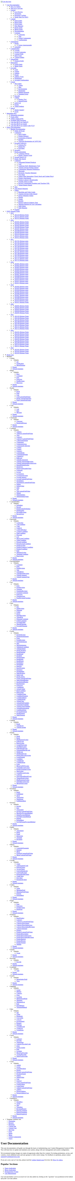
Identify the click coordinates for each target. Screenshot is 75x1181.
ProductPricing (21, 941)
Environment (20, 1021)
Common (17, 33)
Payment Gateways (20, 143)
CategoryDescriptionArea (24, 925)
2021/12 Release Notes (21, 328)
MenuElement (20, 365)
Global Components (24, 38)
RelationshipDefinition (23, 509)
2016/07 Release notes (21, 229)
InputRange (20, 661)
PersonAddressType (22, 1093)
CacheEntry (20, 1030)
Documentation (19, 31)
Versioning (17, 13)
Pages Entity (18, 20)
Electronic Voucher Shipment (27, 173)
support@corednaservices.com (10, 1156)
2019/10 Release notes (21, 300)
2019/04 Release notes (21, 290)
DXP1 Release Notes (13, 211)
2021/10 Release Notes (21, 325)
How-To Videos (16, 6)
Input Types (18, 55)
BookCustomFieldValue (23, 398)
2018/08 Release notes (21, 276)
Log (17, 537)
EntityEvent (20, 741)
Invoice (18, 806)
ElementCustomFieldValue (24, 853)
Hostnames (21, 90)
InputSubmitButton (22, 682)
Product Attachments (24, 178)
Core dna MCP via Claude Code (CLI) (22, 125)
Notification (20, 363)
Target (18, 1103)
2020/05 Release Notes (21, 313)
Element (18, 850)
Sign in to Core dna (17, 8)
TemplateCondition (22, 554)
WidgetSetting (20, 495)
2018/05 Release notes (21, 271)
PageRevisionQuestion (23, 598)
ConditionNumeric (22, 696)
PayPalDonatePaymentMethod (25, 822)
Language (19, 470)
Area (17, 435)
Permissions (18, 78)
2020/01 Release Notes (21, 306)
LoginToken (20, 1086)
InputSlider (19, 664)
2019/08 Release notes (21, 297)
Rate (17, 1004)
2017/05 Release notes (21, 248)
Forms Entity (18, 64)
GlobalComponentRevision (24, 461)
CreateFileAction (21, 745)
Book (18, 391)
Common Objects (23, 153)
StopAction (19, 771)
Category (19, 437)
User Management (10, 1173)
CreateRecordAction (22, 773)
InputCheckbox (21, 650)
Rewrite (18, 962)
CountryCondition (22, 531)
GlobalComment (21, 575)
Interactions (14, 62)
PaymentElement (21, 712)
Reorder (20, 201)
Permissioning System (11, 1172)
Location (19, 997)
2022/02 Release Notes (21, 334)
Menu (18, 851)
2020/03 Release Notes (21, 309)
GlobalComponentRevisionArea (26, 463)
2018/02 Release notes (21, 265)
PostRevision (20, 381)
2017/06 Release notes (21, 250)
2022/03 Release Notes (21, 335)
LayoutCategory (21, 477)
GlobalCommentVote (22, 577)
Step (17, 643)
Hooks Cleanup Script (25, 155)
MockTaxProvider (22, 1053)
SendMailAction (21, 747)
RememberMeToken (22, 874)
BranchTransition (21, 1112)
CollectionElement (22, 440)
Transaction (20, 797)
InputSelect (19, 663)
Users (16, 69)
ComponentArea (21, 444)
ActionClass (20, 701)
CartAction (19, 523)
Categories (21, 34)
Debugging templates (17, 115)
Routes (16, 104)
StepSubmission (21, 645)
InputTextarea (20, 668)
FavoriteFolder (20, 622)
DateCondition (20, 533)
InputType (19, 467)
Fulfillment (19, 794)
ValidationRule (21, 649)
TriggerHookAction (22, 778)
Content (13, 19)
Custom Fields (18, 54)
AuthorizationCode (22, 865)
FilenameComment (22, 619)
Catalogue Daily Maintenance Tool (29, 166)
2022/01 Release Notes (21, 332)
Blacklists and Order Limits (26, 192)
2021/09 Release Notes (21, 323)
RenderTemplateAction (23, 769)
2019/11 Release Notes (21, 302)
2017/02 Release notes (21, 243)
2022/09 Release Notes (21, 342)
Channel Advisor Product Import (28, 167)
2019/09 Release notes (21, 299)
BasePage (19, 909)
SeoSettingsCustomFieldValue (25, 482)
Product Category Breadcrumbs (28, 180)
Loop (18, 764)
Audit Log (17, 103)
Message (19, 412)
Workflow (19, 1102)
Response (12, 1124)
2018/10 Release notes (21, 279)
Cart (17, 409)
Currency (19, 451)
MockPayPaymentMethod (24, 813)
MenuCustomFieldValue (23, 855)
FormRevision (20, 640)
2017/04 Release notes (21, 246)
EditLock (19, 458)
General (13, 10)
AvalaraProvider (21, 1054)
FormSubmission (21, 642)
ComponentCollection (23, 446)
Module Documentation (18, 129)
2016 (12, 220)
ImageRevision (21, 615)
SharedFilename (21, 624)
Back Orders (22, 134)
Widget (18, 493)
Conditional (20, 687)
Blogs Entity (18, 22)
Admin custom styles (16, 118)
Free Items (21, 174)
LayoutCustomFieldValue (24, 479)
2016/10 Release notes (21, 234)
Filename (19, 610)
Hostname (19, 1016)
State (17, 488)
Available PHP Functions (18, 120)
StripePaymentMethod (23, 815)
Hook (18, 736)
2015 (12, 213)
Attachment (20, 830)
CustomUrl (19, 456)
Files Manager (18, 26)
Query (10, 1138)
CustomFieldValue (22, 454)
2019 (12, 285)
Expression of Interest (25, 138)
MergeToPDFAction (22, 766)
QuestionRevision (21, 591)
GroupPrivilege (21, 1068)
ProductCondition (21, 549)
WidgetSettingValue (22, 496)
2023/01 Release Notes (21, 349)
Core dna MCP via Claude (19, 124)
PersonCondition (21, 542)
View (18, 981)
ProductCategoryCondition (24, 547)
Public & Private (19, 131)
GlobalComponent (22, 460)
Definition (19, 505)
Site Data (11, 1130)
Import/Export (22, 101)
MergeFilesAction (22, 783)
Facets (16, 111)
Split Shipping (22, 208)
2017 (12, 239)
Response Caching (20, 15)
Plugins (20, 197)
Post (17, 377)
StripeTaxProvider (22, 1056)
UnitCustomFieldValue (23, 397)
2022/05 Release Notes (21, 339)
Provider (19, 1040)
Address (18, 432)
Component (20, 442)
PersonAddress (21, 1091)
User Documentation (13, 5)
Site (17, 1012)
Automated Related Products (27, 162)
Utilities (16, 97)
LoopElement (20, 757)
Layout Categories (20, 52)
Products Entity (19, 61)
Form (18, 638)
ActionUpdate (20, 689)
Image (18, 614)
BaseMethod (20, 1005)
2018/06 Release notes (21, 272)
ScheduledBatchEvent (23, 750)
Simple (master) (19, 110)
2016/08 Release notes (21, 230)
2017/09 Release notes (21, 255)
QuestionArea (20, 596)
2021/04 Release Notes (21, 318)
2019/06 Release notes (21, 293)
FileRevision (20, 608)
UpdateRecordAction (23, 768)
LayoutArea (20, 474)
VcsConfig (19, 1018)
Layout (18, 472)
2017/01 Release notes (21, 241)
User (17, 1079)
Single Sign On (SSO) (21, 17)
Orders (16, 190)
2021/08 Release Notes (21, 321)
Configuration (22, 40)
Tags (19, 36)
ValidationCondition (22, 647)
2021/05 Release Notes (21, 320)
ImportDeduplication (22, 465)
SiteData (19, 1025)
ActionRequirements (22, 708)
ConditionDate (20, 699)
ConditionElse (20, 762)
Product (18, 930)
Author (18, 1065)
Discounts (21, 171)
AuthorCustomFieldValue (24, 1088)
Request (18, 1023)
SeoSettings (20, 481)
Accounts (13, 68)
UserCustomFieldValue (23, 1082)
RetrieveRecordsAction (23, 755)
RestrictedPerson (21, 423)
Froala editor (14, 117)
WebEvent (19, 752)
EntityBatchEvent (21, 748)
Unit (17, 395)
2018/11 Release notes (21, 281)
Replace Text (22, 99)
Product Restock (23, 136)
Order (18, 888)
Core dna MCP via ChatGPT (19, 122)
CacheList (19, 1028)
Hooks (16, 43)
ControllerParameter (22, 848)
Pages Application (10, 1168)
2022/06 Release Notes (21, 341)
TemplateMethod (21, 1007)
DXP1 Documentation (14, 127)
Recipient (19, 839)
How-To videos (58, 1160)
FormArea (19, 685)
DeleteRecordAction (22, 782)
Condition (19, 759)
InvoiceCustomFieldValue (24, 811)
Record (18, 507)
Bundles (20, 139)
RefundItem (20, 820)
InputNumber (20, 657)
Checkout (19, 421)
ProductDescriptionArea (23, 935)
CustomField (20, 453)
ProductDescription (22, 934)
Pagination (12, 1121)
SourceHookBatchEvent (23, 776)
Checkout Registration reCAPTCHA (29, 141)
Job (17, 362)
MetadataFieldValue (22, 892)
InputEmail (19, 654)
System (13, 82)
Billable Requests (23, 92)
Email (18, 834)
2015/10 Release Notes (21, 215)
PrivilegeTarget (21, 1074)
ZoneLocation (20, 1047)
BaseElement (20, 684)
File (17, 607)
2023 (12, 348)
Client (18, 864)
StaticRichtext (20, 673)
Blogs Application (10, 1170)
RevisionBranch (21, 1109)
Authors (16, 73)
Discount (19, 535)
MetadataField (20, 890)
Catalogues (17, 132)
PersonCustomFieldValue (24, 1072)
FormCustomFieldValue (23, 678)
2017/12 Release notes (21, 260)
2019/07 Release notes (21, 295)
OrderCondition (21, 540)
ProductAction (20, 545)
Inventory (17, 150)
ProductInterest (21, 939)
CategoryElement (21, 928)
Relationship (20, 510)
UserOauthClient (21, 872)
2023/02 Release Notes (21, 351)
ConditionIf (20, 761)
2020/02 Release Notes (21, 307)
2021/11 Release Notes (21, 327)
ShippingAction (21, 552)
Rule (17, 551)
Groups (16, 71)
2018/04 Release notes (21, 269)
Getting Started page (38, 1160)
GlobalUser (20, 726)
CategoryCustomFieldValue (24, 439)
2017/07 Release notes (21, 251)
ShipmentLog (20, 1002)
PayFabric (21, 148)
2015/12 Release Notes (21, 218)
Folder (18, 612)
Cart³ (19, 164)
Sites (19, 87)
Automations (14, 41)
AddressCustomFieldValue (24, 433)
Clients (20, 85)
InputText (19, 670)
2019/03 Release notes (21, 288)
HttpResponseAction (22, 780)
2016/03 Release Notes (21, 225)
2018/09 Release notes (21, 278)
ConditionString (21, 710)
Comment (19, 376)
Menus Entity (18, 29)
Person (18, 1070)
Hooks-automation (20, 152)
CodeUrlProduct (21, 530)
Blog (17, 374)
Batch (18, 738)
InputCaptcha (20, 677)
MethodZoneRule (21, 998)
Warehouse (19, 799)
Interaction (19, 836)
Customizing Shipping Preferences (29, 169)
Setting (18, 484)
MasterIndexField (21, 979)
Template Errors (23, 94)
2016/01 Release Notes (21, 222)
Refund (18, 818)
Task (17, 970)
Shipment (19, 1000)
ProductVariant (21, 942)
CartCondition (20, 524)
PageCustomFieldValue (23, 400)
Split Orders (22, 206)
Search (13, 108)
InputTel (19, 666)
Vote (17, 570)
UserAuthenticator (22, 871)
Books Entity (18, 27)
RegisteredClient (21, 879)
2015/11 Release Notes (21, 216)
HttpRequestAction (22, 740)
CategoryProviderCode (23, 1044)
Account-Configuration (21, 80)
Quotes (20, 199)
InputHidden (20, 671)
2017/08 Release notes (21, 253)
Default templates (17, 369)
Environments (22, 89)
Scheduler (17, 47)
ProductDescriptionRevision (25, 937)
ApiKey (18, 1089)
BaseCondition (21, 691)
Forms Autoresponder (25, 45)
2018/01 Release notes (21, 264)
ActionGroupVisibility (23, 706)
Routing (16, 209)
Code (18, 526)
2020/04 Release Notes (21, 311)
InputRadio (19, 659)
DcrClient (19, 878)
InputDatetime (20, 652)
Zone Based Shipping (21, 188)
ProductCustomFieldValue (24, 932)
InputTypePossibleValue (23, 468)
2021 (12, 314)
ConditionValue (21, 694)
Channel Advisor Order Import (27, 194)
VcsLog (18, 1019)
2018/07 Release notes (21, 274)
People (16, 75)
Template (19, 837)
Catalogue (17, 160)
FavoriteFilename (21, 626)
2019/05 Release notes (21, 292)
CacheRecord (20, 1026)
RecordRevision (21, 512)
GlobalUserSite (21, 727)
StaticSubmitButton (22, 680)
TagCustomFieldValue (23, 491)
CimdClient (20, 876)
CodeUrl (19, 528)
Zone (18, 995)
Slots (15, 187)
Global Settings (19, 106)
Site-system (17, 83)
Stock (18, 796)
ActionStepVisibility (22, 705)
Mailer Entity (18, 66)
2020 (12, 304)
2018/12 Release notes (21, 283)
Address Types (19, 76)
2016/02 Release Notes (21, 223)
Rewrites (17, 96)
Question (19, 589)
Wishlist (18, 944)
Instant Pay (21, 146)
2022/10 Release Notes (21, 344)
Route (18, 724)
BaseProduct (20, 918)
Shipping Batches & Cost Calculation (29, 204)
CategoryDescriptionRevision (25, 927)
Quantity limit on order (25, 181)
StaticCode (19, 675)
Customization (15, 48)
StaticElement (20, 715)
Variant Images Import (25, 185)
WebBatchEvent (21, 754)
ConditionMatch (21, 698)
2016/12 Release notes (21, 237)
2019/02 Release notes (21, 286)
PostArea (19, 379)
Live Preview (18, 12)
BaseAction (20, 556)
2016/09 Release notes (21, 232)
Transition (19, 1107)
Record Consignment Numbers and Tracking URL (34, 183)
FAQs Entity (18, 24)
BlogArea (19, 383)
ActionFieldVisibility (22, 703)
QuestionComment (22, 593)
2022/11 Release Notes (21, 346)
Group (18, 990)
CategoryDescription (22, 923)
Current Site (12, 1126)
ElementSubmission (22, 636)
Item (17, 411)
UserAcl (19, 1081)
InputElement (20, 713)
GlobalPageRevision (22, 573)
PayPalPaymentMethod (23, 816)
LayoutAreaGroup (22, 475)
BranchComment (21, 1110)
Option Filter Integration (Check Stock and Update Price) (36, 176)
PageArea (19, 594)
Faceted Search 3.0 (20, 157)
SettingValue (20, 486)
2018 (12, 262)
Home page (10, 355)
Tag (17, 489)
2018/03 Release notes (21, 267)
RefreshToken (20, 867)
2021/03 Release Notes (21, 316)
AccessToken (20, 869)
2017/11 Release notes (21, 258)
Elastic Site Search (20, 159)
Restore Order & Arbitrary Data (28, 202)
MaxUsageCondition (22, 538)
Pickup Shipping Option (25, 195)
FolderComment (21, 621)
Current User (13, 1128)
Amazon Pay (22, 145)
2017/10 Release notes (21, 257)
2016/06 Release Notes (21, 227)
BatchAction (20, 743)
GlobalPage (20, 572)
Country (18, 449)
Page (17, 393)
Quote (18, 953)
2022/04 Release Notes (21, 337)
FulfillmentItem (21, 801)
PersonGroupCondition (23, 544)
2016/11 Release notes (21, 236)
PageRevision (20, 568)
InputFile (19, 656)
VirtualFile (19, 617)
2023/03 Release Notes (21, 353)
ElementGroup (20, 635)
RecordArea (20, 514)
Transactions (14, 59)
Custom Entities (19, 57)
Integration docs (12, 113)
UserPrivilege (20, 1084)
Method (18, 991)
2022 (12, 330)
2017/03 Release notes (21, 244)
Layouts (16, 50)
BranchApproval (21, 1114)
